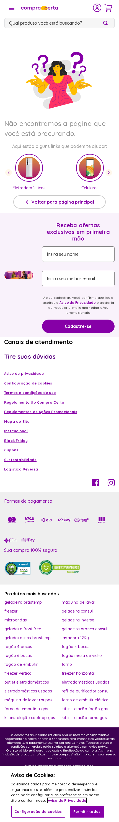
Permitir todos (86, 811)
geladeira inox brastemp (27, 637)
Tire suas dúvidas (30, 356)
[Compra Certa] (56, 7)
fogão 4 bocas (18, 646)
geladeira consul (77, 611)
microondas (15, 620)
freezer (10, 611)
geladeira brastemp (23, 602)
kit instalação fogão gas (85, 708)
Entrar (97, 7)
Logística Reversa (21, 469)
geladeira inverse (78, 620)
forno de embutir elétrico (85, 699)
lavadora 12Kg (75, 637)
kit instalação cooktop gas (29, 717)
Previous (9, 172)
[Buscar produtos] (106, 23)
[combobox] (59, 23)
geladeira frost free (22, 628)
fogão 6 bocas (18, 655)
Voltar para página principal (63, 202)
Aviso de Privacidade (78, 302)
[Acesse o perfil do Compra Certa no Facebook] (95, 484)
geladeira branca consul (84, 628)
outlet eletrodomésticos (26, 682)
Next (109, 172)
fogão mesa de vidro (82, 655)
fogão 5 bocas (76, 646)
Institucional (16, 431)
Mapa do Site (16, 421)
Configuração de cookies (38, 811)
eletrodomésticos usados (86, 682)
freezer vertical (18, 673)
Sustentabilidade (20, 459)
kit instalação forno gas (84, 717)
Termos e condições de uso (30, 392)
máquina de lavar (78, 602)
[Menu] (11, 8)
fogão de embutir (21, 664)
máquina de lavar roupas (28, 699)
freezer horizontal (78, 673)
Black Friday (16, 440)
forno (67, 664)
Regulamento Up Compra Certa (34, 402)
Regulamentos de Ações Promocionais (40, 411)
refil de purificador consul (85, 691)
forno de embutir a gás (26, 708)
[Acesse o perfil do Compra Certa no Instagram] (111, 484)
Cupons (11, 450)
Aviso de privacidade (24, 373)
